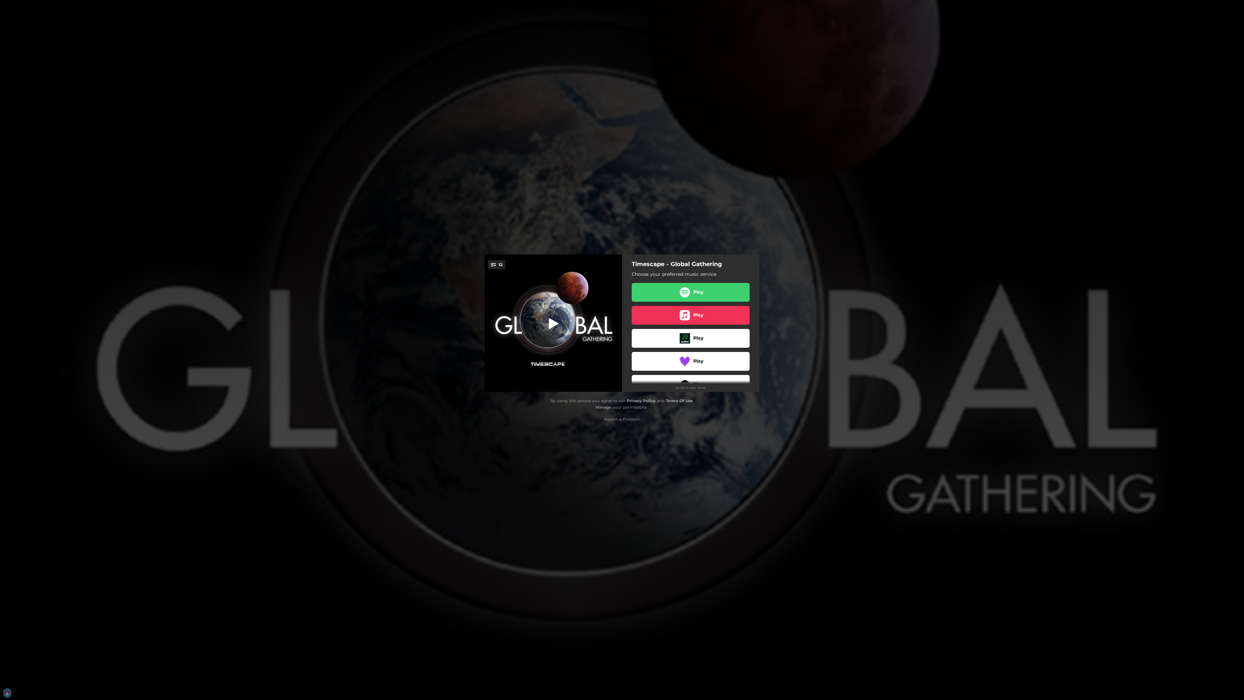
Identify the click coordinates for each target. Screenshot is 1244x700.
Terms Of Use (679, 400)
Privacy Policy (641, 400)
